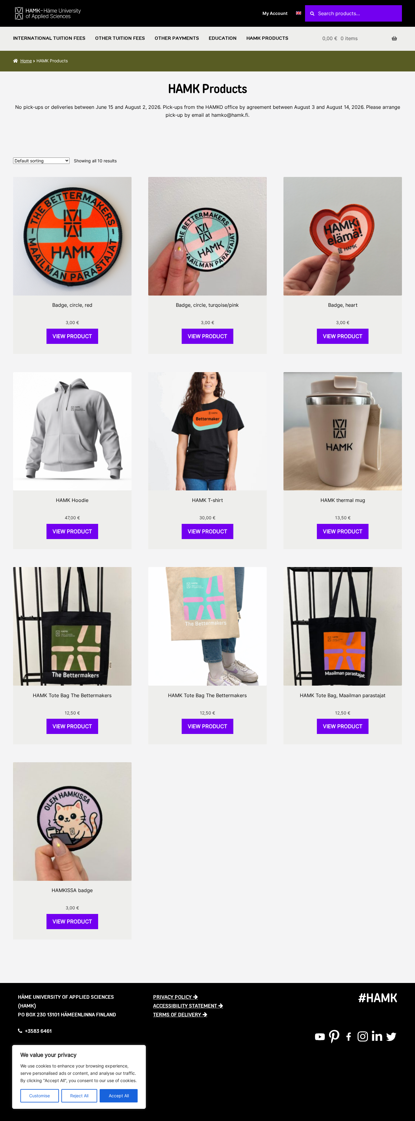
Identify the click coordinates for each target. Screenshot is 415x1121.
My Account (274, 13)
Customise (39, 1095)
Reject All (79, 1095)
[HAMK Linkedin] (377, 1036)
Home (26, 60)
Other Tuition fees (120, 38)
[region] (79, 1077)
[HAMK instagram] (362, 1036)
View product (72, 336)
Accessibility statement (185, 1005)
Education (223, 38)
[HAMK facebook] (348, 1036)
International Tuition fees (49, 38)
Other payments (177, 38)
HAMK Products (267, 38)
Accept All (119, 1095)
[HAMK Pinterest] (334, 1036)
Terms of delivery (177, 1014)
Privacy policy (172, 997)
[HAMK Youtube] (319, 1036)
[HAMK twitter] (391, 1036)
